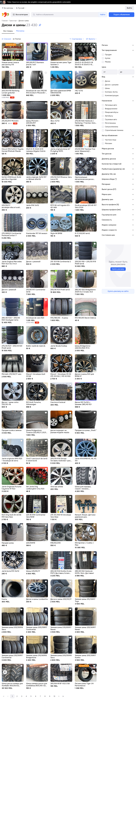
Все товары (8, 31)
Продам (108, 55)
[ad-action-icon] (21, 45)
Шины (107, 88)
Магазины (20, 31)
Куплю (107, 58)
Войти (129, 8)
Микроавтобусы (111, 112)
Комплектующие (111, 95)
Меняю (108, 62)
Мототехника (110, 123)
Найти (102, 14)
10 (54, 696)
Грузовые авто (111, 119)
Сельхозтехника (111, 127)
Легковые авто (111, 105)
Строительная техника (114, 130)
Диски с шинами (111, 85)
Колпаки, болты (111, 92)
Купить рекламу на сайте (118, 291)
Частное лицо (110, 140)
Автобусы (109, 116)
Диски (107, 81)
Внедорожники (111, 109)
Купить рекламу (118, 269)
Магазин (108, 143)
